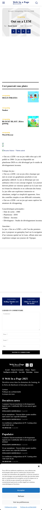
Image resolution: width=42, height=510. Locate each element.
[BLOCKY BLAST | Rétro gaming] (33, 121)
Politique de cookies (11, 507)
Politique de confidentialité (28, 507)
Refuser (21, 496)
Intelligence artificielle (11, 411)
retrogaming (19, 11)
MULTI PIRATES (9, 98)
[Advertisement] (21, 270)
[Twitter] (18, 31)
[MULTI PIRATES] (33, 96)
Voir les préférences (21, 502)
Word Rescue (7, 135)
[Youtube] (31, 365)
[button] (39, 466)
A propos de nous (8, 394)
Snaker (5, 110)
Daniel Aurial (12, 26)
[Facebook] (13, 31)
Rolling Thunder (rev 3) (11, 302)
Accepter (21, 490)
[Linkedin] (27, 365)
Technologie (6, 428)
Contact (5, 389)
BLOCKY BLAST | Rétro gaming (13, 122)
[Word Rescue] (33, 133)
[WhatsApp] (28, 31)
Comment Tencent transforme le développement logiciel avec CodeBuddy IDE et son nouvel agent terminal (19, 406)
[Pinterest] (23, 31)
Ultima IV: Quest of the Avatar (31, 302)
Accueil (10, 11)
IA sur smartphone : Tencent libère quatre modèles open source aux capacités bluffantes (19, 415)
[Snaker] (33, 109)
